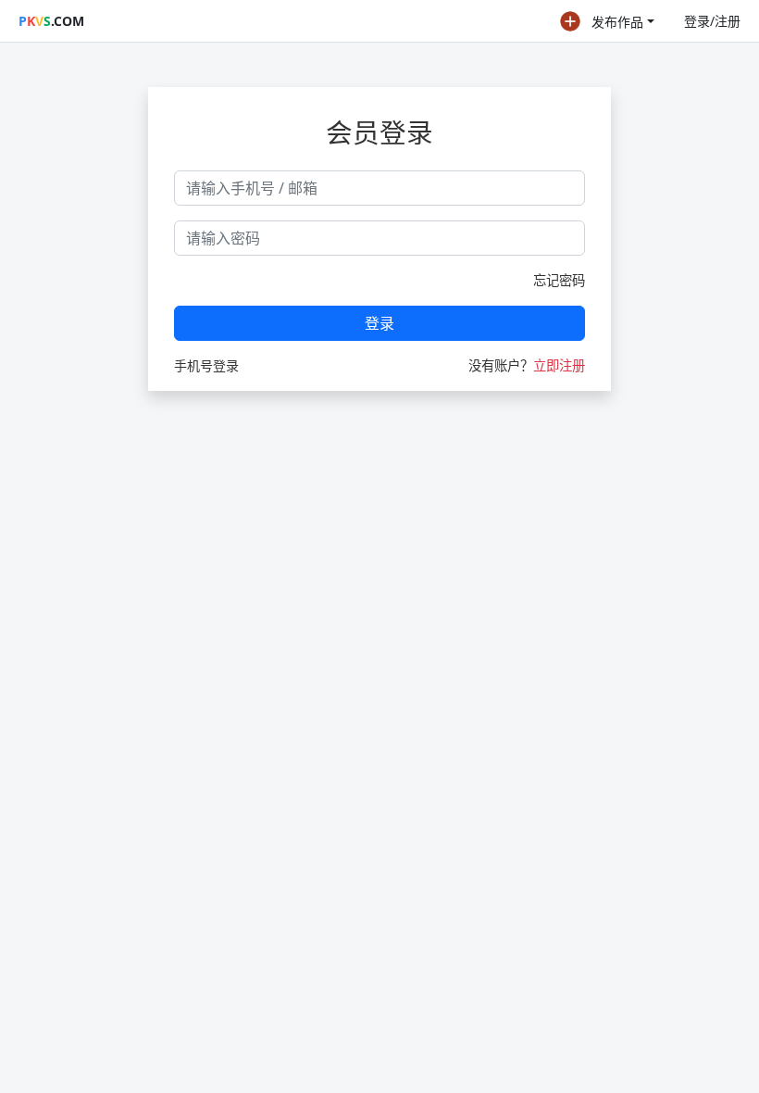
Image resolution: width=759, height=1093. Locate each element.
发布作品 (617, 22)
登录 (379, 323)
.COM (51, 21)
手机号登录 (206, 365)
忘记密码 (559, 280)
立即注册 (559, 365)
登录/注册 (712, 21)
